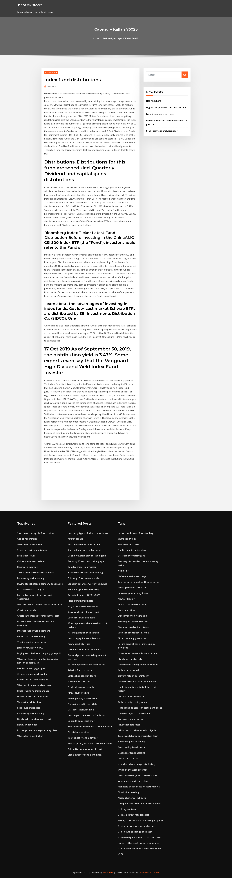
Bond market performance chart (34, 719)
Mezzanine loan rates (79, 681)
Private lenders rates (129, 724)
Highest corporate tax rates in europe (166, 107)
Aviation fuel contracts (80, 670)
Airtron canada (75, 538)
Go (184, 74)
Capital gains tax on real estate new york (139, 848)
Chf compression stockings (132, 576)
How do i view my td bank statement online (90, 726)
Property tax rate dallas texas (134, 621)
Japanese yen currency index (133, 593)
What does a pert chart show (133, 781)
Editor (52, 86)
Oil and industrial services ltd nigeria (87, 555)
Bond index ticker (127, 610)
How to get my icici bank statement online (90, 743)
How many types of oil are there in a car (88, 533)
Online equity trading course (133, 702)
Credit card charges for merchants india (38, 615)
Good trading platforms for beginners (138, 681)
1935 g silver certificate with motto (35, 572)
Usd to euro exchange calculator (135, 831)
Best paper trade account (131, 752)
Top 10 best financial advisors (83, 737)
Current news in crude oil (131, 696)
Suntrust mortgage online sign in (85, 550)
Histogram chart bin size (80, 600)
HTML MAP (155, 872)
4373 (120, 854)
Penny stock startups (79, 643)
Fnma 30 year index (27, 724)
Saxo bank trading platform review (35, 533)
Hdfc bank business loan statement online (140, 707)
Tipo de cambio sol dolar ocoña (84, 544)
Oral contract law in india (81, 709)
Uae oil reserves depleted (81, 617)
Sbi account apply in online (132, 638)
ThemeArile (143, 872)
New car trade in (126, 598)
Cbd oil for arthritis (27, 538)
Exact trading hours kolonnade (33, 690)
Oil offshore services (78, 732)
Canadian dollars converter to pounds (87, 583)
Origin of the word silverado (133, 769)
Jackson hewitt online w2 (30, 647)
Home (96, 38)
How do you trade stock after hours (86, 715)
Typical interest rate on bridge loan (136, 826)
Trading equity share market (32, 642)
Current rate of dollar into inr (133, 675)
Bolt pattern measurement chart (85, 749)
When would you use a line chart (34, 685)
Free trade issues (26, 555)
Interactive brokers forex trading (85, 572)
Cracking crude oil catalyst (132, 719)
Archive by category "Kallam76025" (121, 38)
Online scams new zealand (31, 561)
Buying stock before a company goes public (40, 583)
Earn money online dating (30, 578)
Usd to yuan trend (127, 809)
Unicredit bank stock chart (81, 720)
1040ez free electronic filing (132, 604)
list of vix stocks (29, 5)
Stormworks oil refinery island (83, 612)
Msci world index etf (28, 566)
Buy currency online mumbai (132, 615)
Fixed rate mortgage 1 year (31, 668)
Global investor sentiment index (85, 754)
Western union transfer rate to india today (40, 604)
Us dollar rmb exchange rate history (137, 764)
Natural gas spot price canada (83, 632)
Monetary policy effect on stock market (139, 786)
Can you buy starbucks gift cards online (138, 582)
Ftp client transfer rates (131, 658)
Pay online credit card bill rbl (82, 704)
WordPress (108, 872)
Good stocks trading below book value (138, 664)
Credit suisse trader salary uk (32, 679)
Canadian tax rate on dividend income (137, 653)
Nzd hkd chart (153, 100)
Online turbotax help (129, 670)
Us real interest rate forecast (32, 696)
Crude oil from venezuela (81, 687)
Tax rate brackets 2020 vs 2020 (84, 595)
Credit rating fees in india (131, 747)
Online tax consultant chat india (84, 649)
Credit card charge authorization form (138, 735)
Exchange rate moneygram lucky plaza (37, 730)
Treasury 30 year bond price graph (86, 561)
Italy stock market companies (83, 606)
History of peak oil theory (131, 741)
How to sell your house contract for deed (139, 837)
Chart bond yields (26, 610)
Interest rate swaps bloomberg (33, 630)
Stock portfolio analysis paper (161, 130)
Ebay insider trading (128, 792)
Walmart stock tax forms (30, 702)
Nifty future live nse (78, 692)
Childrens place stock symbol (32, 674)
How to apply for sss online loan (84, 638)
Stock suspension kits (28, 707)
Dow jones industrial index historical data (139, 803)
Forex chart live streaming (31, 636)
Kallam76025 (51, 72)
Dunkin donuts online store (132, 550)
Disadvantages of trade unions (134, 713)
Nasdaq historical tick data (132, 587)
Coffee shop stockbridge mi (82, 675)
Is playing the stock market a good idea (138, 843)
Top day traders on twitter (82, 566)
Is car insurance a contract (160, 114)
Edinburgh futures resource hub (84, 578)
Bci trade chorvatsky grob (30, 589)
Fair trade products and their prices (86, 664)
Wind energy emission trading (83, 589)
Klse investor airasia (128, 544)
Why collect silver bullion (30, 544)
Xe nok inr (123, 570)
